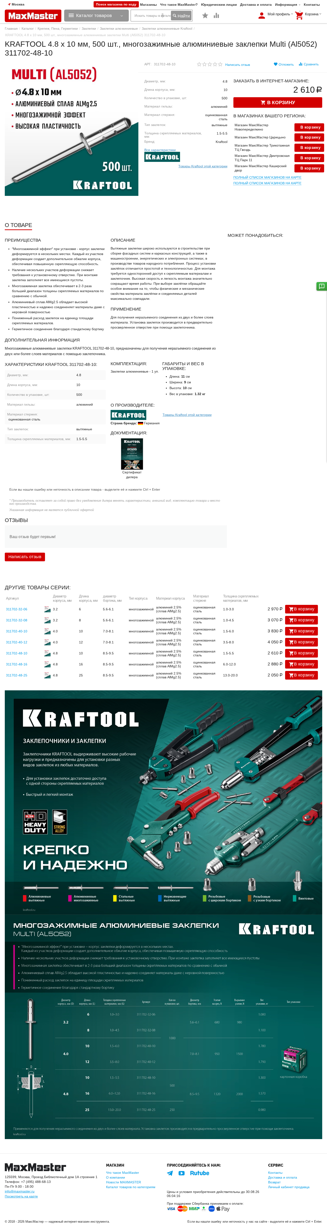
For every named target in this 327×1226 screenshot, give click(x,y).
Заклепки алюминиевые (119, 28)
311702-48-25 (16, 675)
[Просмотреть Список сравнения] (216, 18)
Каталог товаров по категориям (130, 1187)
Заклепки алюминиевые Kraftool (167, 28)
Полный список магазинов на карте (267, 177)
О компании (115, 1177)
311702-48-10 (16, 653)
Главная (11, 28)
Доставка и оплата (256, 4)
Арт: (148, 64)
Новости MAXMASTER (123, 1182)
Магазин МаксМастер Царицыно (260, 137)
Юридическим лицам (219, 4)
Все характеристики (159, 150)
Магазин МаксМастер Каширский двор (261, 168)
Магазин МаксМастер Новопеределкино (251, 127)
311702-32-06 (16, 609)
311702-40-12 (16, 642)
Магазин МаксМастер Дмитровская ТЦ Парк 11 (262, 158)
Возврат (274, 1182)
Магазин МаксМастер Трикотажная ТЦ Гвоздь (262, 147)
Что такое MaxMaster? (178, 4)
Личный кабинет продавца (289, 1187)
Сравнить (311, 64)
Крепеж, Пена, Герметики (58, 28)
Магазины (148, 4)
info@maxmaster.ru (19, 1191)
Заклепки (89, 28)
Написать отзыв (237, 65)
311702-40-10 (16, 631)
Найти (183, 16)
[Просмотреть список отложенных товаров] (205, 18)
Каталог (28, 28)
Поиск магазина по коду (116, 4)
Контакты (312, 4)
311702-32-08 (16, 620)
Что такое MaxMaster (122, 1173)
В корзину (304, 609)
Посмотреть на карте (21, 1196)
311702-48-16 (16, 664)
